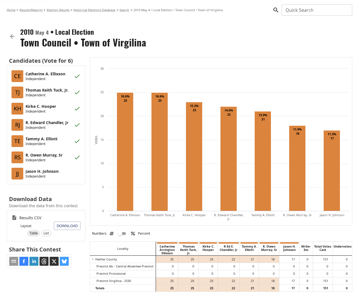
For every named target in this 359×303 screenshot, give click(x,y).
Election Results (58, 10)
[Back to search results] (12, 36)
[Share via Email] (13, 261)
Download (67, 225)
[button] (33, 233)
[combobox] (316, 10)
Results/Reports (31, 10)
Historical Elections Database (94, 10)
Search (124, 10)
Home (11, 10)
